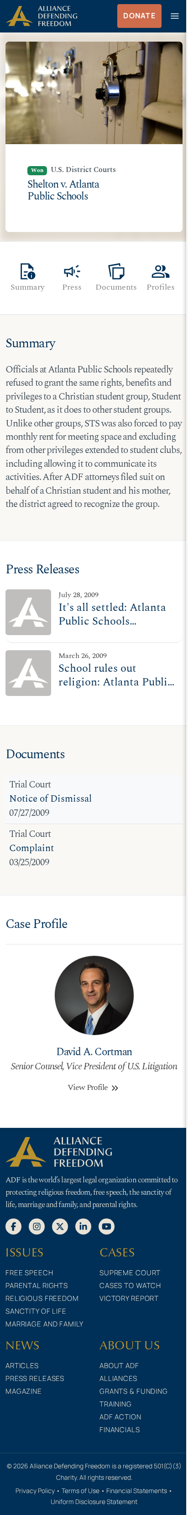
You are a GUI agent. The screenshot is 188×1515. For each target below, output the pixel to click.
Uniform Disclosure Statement (94, 1501)
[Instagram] (37, 1225)
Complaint (31, 848)
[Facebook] (13, 1225)
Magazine (23, 1391)
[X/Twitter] (60, 1225)
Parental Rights (36, 1285)
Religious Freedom (42, 1298)
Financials (119, 1429)
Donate (139, 16)
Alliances (118, 1378)
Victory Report (129, 1298)
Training (115, 1404)
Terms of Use (80, 1490)
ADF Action (120, 1417)
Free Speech (29, 1273)
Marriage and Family (44, 1324)
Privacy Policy (35, 1490)
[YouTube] (107, 1225)
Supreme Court (130, 1273)
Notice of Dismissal (50, 799)
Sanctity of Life (36, 1311)
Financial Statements (136, 1490)
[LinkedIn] (83, 1225)
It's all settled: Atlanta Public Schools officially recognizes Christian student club (112, 628)
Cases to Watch (130, 1285)
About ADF (119, 1365)
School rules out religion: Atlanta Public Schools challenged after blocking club (115, 689)
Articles (22, 1365)
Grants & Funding (133, 1391)
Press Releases (34, 1378)
